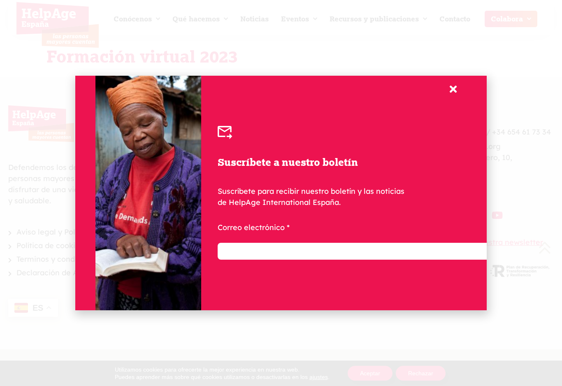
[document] (281, 193)
